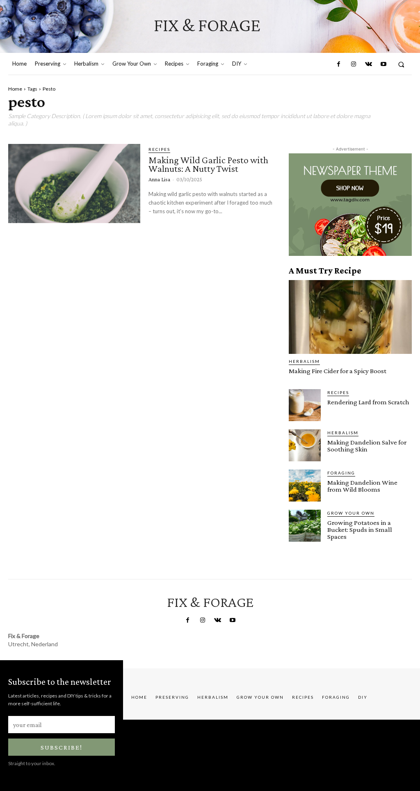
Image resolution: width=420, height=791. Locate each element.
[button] (401, 64)
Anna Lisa (159, 179)
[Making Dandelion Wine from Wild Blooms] (305, 485)
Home (15, 89)
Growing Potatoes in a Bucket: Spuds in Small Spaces (359, 529)
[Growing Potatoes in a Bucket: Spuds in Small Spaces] (305, 526)
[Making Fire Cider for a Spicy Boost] (350, 317)
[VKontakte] (368, 64)
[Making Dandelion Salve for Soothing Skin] (305, 445)
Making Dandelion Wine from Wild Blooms (362, 486)
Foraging (341, 472)
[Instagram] (353, 64)
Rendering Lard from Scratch (368, 402)
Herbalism (304, 361)
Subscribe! (61, 747)
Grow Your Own (350, 513)
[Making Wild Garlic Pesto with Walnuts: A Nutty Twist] (74, 183)
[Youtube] (383, 64)
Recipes (159, 149)
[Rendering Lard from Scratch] (305, 405)
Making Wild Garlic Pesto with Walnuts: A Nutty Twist (208, 164)
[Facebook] (338, 64)
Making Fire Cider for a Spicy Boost (337, 371)
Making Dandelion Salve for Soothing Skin (366, 445)
